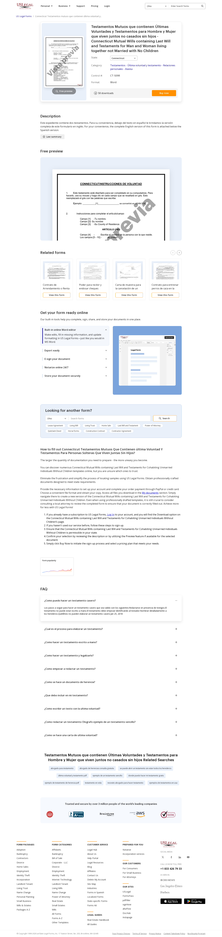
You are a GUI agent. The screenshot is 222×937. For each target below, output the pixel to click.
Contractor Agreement (121, 431)
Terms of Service (139, 933)
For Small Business (132, 872)
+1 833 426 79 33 (171, 868)
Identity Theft (23, 875)
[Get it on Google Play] (194, 901)
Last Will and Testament (128, 425)
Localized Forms (95, 896)
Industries (92, 888)
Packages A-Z (23, 909)
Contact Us (92, 875)
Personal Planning (25, 896)
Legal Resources (95, 862)
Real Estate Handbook (98, 919)
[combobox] (157, 6)
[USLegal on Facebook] (171, 857)
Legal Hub (92, 849)
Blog (89, 866)
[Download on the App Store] (171, 901)
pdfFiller (126, 900)
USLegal (127, 891)
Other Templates (60, 922)
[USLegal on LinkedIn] (179, 857)
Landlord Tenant (25, 884)
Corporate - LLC (60, 862)
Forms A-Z (57, 918)
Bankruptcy (22, 853)
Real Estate (57, 901)
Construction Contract (95, 431)
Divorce (20, 862)
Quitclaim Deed (54, 431)
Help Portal (92, 858)
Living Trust (90, 425)
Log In (110, 514)
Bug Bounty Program (196, 933)
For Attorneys (129, 877)
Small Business (24, 901)
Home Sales (22, 866)
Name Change (24, 892)
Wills (54, 909)
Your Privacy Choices (121, 933)
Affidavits (56, 849)
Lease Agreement (55, 425)
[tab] (74, 336)
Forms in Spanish (95, 892)
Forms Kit (92, 905)
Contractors (22, 858)
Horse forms (73, 431)
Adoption (21, 849)
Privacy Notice (155, 933)
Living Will (74, 425)
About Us (91, 853)
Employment (23, 871)
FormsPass (128, 895)
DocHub (127, 913)
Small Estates (58, 905)
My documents (150, 492)
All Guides (92, 924)
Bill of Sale (57, 858)
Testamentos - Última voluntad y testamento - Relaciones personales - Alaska (142, 67)
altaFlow (127, 908)
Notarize (127, 849)
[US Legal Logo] (168, 844)
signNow (127, 904)
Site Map (91, 884)
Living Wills (57, 888)
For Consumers (130, 868)
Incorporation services (133, 853)
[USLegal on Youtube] (188, 857)
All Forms (56, 913)
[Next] (179, 252)
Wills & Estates (24, 905)
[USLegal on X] (162, 857)
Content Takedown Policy (174, 933)
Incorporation (23, 879)
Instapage (127, 917)
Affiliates (91, 871)
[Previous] (173, 252)
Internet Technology (62, 879)
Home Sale (106, 425)
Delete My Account (96, 879)
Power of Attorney (153, 425)
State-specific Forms (97, 901)
